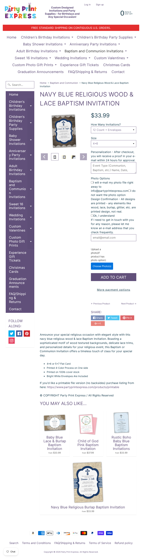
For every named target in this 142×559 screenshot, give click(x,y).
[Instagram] (11, 341)
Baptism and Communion (64, 82)
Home (11, 37)
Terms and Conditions (36, 543)
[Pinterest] (27, 333)
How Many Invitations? (106, 124)
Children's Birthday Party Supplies (107, 38)
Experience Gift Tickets (79, 65)
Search (13, 543)
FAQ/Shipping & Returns (87, 72)
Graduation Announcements (41, 72)
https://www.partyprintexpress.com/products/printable (82, 387)
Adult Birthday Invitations (39, 52)
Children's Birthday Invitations (47, 38)
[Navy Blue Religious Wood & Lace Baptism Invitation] (55, 156)
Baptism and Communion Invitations (96, 52)
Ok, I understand (104, 215)
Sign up (100, 5)
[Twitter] (11, 333)
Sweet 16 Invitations (33, 58)
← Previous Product (100, 303)
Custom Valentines (111, 58)
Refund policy (124, 543)
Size (93, 138)
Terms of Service (100, 543)
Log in (87, 5)
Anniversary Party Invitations (95, 45)
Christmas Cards (116, 65)
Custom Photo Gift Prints (34, 65)
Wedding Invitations (73, 58)
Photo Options (100, 178)
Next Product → (128, 303)
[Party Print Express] (22, 12)
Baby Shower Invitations (45, 45)
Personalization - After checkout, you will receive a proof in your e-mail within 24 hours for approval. (113, 156)
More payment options (113, 289)
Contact (118, 72)
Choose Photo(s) (102, 266)
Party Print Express (70, 552)
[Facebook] (19, 333)
